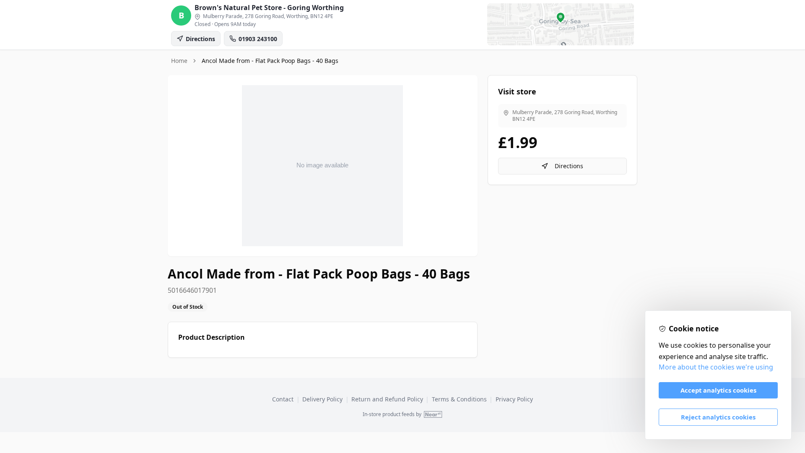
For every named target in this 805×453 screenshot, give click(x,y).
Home (179, 61)
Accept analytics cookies (718, 390)
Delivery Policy (322, 399)
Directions (569, 166)
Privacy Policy (514, 399)
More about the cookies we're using (716, 367)
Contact (282, 399)
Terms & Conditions (459, 399)
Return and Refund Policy (387, 399)
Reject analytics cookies (718, 417)
